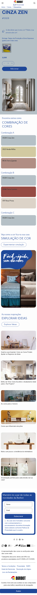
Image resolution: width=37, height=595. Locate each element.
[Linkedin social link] (22, 539)
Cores (9, 7)
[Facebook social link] (14, 539)
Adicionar (14, 69)
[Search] (34, 3)
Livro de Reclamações (9, 572)
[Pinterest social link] (19, 539)
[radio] (6, 48)
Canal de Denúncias (8, 569)
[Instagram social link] (16, 539)
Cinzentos (17, 7)
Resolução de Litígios (23, 569)
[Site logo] (18, 3)
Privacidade (21, 566)
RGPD (28, 566)
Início (3, 7)
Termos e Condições (9, 566)
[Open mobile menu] (3, 3)
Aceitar (18, 591)
